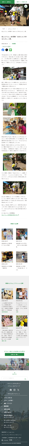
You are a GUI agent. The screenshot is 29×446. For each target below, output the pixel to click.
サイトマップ (5, 434)
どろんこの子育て (8, 400)
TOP (3, 28)
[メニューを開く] (25, 6)
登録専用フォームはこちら (8, 432)
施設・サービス (8, 403)
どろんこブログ (12, 28)
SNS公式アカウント (14, 393)
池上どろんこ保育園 (6, 46)
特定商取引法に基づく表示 (15, 437)
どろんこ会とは (8, 397)
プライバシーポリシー (15, 434)
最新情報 (6, 406)
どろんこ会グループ (14, 386)
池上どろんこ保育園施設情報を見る (10, 215)
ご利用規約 (4, 437)
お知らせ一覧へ (14, 354)
